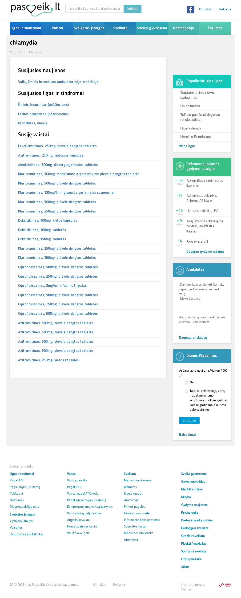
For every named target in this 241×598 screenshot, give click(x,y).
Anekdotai (131, 540)
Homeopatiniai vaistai (82, 526)
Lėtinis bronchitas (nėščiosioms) (43, 114)
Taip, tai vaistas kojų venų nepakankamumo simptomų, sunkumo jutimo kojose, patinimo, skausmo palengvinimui (208, 400)
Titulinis (16, 52)
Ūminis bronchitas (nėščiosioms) (43, 105)
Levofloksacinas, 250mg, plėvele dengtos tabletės (57, 146)
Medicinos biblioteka (138, 533)
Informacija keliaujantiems (142, 520)
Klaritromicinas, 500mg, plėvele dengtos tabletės (57, 183)
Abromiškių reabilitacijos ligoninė (204, 183)
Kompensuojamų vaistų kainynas (90, 507)
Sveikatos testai (135, 526)
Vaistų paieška (77, 480)
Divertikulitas (190, 105)
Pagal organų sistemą (25, 487)
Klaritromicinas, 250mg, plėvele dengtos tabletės (57, 211)
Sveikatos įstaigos (89, 28)
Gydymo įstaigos (22, 521)
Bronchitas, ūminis (32, 123)
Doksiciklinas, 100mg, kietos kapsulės (47, 221)
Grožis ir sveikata (193, 536)
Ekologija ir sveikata (194, 528)
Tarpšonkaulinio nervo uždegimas (197, 95)
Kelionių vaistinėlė (137, 513)
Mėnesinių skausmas (138, 480)
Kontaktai (205, 9)
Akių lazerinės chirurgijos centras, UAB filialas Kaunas (204, 226)
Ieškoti (132, 9)
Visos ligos (187, 146)
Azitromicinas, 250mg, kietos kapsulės (48, 360)
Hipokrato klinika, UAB (203, 211)
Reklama (225, 9)
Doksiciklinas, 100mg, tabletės (42, 230)
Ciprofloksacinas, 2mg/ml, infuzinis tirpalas (52, 286)
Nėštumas (17, 500)
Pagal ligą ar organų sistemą (86, 500)
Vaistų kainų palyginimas (84, 513)
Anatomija (131, 500)
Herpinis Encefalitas (195, 136)
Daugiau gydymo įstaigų (205, 252)
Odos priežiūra (191, 559)
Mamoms (130, 487)
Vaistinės (16, 528)
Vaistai (57, 28)
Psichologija (189, 513)
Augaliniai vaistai (78, 520)
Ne (192, 382)
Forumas (215, 28)
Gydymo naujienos (194, 505)
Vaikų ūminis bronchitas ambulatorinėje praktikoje (58, 82)
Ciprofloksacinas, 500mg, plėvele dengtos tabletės (58, 267)
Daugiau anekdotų (193, 338)
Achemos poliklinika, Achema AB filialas (201, 198)
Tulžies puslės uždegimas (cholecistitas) (200, 117)
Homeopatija (183, 28)
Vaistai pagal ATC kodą (82, 494)
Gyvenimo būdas (193, 482)
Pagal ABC (17, 480)
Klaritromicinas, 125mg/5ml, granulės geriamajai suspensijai (66, 193)
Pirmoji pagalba (134, 507)
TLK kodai (16, 494)
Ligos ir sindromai (25, 28)
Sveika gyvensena (152, 28)
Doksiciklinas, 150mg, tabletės (42, 239)
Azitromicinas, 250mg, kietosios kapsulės (50, 155)
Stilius (185, 567)
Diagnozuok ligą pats (24, 507)
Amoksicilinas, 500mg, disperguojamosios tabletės (58, 165)
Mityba (186, 497)
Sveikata (120, 28)
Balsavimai (187, 435)
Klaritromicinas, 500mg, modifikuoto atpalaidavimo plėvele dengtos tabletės (78, 174)
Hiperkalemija (190, 128)
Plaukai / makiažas (193, 544)
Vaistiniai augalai (78, 533)
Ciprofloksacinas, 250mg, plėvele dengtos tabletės (58, 277)
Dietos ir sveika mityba (197, 520)
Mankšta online (192, 489)
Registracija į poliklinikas (27, 534)
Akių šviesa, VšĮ (197, 242)
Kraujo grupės (133, 494)
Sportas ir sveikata (193, 551)
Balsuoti (189, 421)
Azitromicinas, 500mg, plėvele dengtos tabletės (55, 323)
